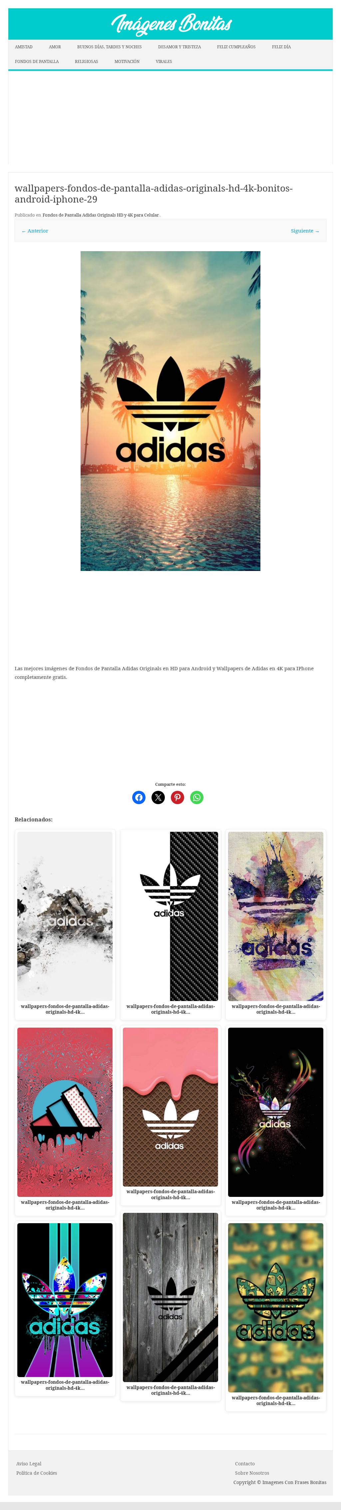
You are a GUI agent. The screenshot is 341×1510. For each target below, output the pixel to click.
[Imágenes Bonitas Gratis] (170, 37)
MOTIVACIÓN (127, 61)
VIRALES (164, 61)
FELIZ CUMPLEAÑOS (236, 47)
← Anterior (34, 230)
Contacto (245, 1463)
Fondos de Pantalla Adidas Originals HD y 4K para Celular (101, 215)
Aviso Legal (28, 1463)
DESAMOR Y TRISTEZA (179, 47)
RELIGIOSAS (86, 61)
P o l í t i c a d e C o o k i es (36, 1473)
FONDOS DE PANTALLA (37, 61)
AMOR (55, 47)
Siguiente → (305, 230)
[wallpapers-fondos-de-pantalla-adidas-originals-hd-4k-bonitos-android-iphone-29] (170, 411)
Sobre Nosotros (252, 1473)
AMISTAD (24, 47)
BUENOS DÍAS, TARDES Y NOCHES (109, 47)
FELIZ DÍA (281, 47)
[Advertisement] (170, 117)
